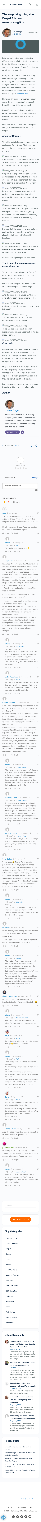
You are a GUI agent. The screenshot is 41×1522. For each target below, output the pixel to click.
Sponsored (10, 1301)
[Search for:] (20, 1205)
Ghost (8, 1259)
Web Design (10, 1312)
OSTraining (16, 4)
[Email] (22, 432)
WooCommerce (11, 1317)
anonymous (20, 646)
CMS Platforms (11, 1238)
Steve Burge (17, 32)
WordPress (10, 1322)
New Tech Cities (12, 1286)
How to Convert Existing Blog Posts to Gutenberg (22, 1399)
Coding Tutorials (12, 1243)
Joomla (8, 1264)
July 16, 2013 (18, 34)
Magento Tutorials (12, 1275)
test (17, 545)
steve (18, 680)
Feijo (17, 1059)
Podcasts (9, 1296)
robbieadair (14, 1341)
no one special (21, 767)
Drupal (16, 445)
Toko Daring (14, 1416)
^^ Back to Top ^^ (27, 1499)
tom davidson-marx (17, 1397)
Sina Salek (19, 902)
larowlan (19, 958)
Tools (8, 1307)
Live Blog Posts (11, 1270)
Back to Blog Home (21, 1219)
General (8, 1254)
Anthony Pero (21, 836)
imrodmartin (15, 1362)
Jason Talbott (15, 1383)
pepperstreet (8, 1148)
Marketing (9, 1280)
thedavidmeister (22, 1018)
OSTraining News (12, 1291)
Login (36, 477)
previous (20, 93)
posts (27, 93)
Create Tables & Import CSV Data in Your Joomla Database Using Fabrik (22, 1344)
